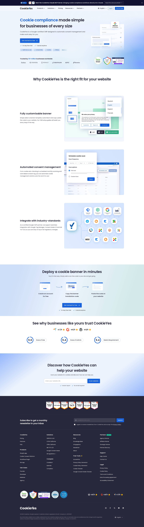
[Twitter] (114, 508)
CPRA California (51, 444)
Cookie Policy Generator (80, 465)
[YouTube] (119, 508)
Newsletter (76, 447)
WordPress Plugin (25, 459)
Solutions (51, 8)
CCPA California (51, 441)
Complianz (50, 468)
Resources (68, 8)
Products (40, 8)
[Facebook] (110, 508)
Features (22, 441)
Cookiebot (50, 462)
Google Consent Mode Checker (82, 472)
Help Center (103, 456)
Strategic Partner (105, 444)
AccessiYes (76, 459)
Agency (22, 480)
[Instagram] (106, 508)
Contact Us (103, 459)
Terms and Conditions (106, 474)
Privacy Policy (117, 424)
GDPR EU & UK (50, 438)
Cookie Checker (78, 468)
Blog (74, 438)
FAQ (21, 444)
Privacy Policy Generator (80, 462)
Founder (22, 471)
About (75, 451)
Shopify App (23, 453)
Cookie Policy (104, 471)
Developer (23, 474)
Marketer (22, 477)
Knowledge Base (78, 441)
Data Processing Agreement (108, 477)
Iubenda (49, 465)
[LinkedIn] (123, 508)
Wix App (22, 462)
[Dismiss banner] (142, 3)
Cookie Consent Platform (27, 456)
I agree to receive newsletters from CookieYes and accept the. (98, 424)
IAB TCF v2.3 (50, 447)
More (63, 50)
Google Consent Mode (53, 451)
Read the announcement (113, 3)
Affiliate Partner (104, 441)
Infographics (77, 444)
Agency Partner (104, 438)
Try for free (119, 8)
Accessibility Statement (107, 480)
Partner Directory (105, 447)
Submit (120, 420)
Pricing (60, 8)
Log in (110, 8)
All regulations (51, 454)
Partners (79, 8)
